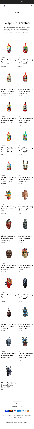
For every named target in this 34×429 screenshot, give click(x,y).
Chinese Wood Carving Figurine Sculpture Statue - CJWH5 (8, 120)
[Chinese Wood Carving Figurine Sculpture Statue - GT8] (25, 165)
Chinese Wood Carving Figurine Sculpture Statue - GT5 (8, 238)
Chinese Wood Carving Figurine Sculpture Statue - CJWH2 (25, 150)
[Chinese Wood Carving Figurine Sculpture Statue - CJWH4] (25, 107)
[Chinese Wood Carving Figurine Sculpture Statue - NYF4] (25, 312)
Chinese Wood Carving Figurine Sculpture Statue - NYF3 (8, 355)
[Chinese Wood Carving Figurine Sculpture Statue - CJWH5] (8, 107)
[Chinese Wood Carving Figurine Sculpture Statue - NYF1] (8, 371)
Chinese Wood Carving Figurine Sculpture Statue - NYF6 (25, 297)
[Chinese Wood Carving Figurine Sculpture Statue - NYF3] (8, 342)
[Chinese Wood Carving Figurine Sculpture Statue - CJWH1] (8, 165)
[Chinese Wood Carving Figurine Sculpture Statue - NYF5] (8, 312)
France (16, 406)
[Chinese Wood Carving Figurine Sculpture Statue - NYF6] (25, 283)
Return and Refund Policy (17, 417)
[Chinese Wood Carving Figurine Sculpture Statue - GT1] (8, 283)
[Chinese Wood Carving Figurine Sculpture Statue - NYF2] (25, 342)
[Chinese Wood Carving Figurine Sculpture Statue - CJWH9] (8, 48)
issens (17, 12)
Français (16, 403)
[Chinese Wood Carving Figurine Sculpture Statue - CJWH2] (25, 136)
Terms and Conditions (6, 415)
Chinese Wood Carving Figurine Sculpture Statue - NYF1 (8, 385)
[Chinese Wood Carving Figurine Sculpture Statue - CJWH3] (8, 136)
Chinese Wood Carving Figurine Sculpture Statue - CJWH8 (25, 62)
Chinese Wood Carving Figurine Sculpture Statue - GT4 (25, 238)
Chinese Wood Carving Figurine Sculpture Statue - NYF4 (25, 326)
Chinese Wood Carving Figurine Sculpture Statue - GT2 (25, 267)
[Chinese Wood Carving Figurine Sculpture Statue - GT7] (8, 195)
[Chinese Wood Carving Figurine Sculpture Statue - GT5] (8, 224)
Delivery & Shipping (18, 415)
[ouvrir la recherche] (4, 6)
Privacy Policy (28, 415)
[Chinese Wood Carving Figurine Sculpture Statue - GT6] (25, 195)
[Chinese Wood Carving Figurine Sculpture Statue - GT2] (25, 253)
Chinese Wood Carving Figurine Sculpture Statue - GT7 (8, 209)
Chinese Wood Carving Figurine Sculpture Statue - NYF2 (25, 355)
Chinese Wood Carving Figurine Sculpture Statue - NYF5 (8, 326)
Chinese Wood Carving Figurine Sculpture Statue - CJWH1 (8, 179)
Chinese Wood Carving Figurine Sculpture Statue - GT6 (25, 209)
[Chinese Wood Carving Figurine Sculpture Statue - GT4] (25, 224)
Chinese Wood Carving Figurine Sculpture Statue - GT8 (25, 179)
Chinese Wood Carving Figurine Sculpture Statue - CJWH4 (25, 120)
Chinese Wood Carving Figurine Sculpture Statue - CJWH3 (8, 150)
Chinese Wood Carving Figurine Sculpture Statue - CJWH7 (8, 91)
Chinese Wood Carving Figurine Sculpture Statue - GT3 (8, 267)
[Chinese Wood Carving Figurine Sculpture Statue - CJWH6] (25, 77)
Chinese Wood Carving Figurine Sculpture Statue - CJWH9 (8, 62)
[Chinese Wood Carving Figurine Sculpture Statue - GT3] (8, 253)
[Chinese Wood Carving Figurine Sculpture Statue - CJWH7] (8, 77)
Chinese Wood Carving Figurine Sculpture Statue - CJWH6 (25, 91)
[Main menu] (2, 6)
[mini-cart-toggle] (31, 6)
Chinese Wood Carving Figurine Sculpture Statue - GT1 (8, 297)
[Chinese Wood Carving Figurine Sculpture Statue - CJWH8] (25, 48)
